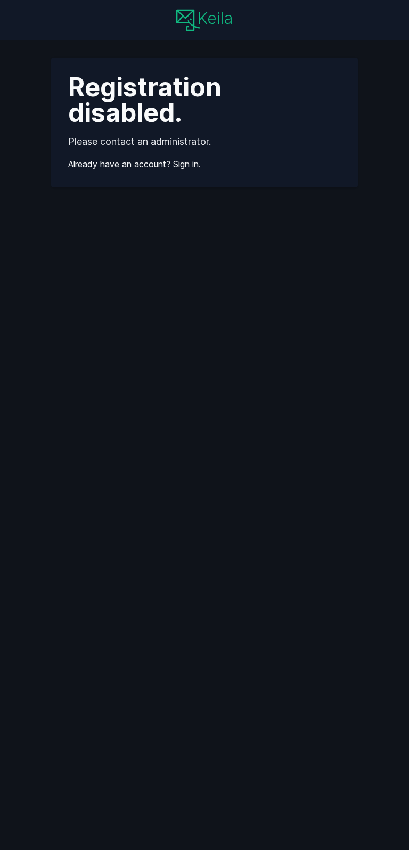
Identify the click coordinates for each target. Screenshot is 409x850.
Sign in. (187, 164)
